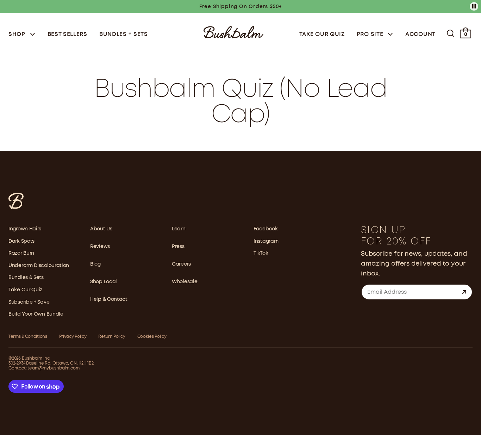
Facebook (266, 229)
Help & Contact (108, 299)
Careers (181, 264)
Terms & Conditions (27, 336)
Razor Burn (21, 253)
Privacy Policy (73, 336)
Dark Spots (21, 241)
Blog (95, 264)
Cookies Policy (152, 336)
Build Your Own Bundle (35, 314)
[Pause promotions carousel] (474, 6)
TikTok (261, 253)
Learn (179, 229)
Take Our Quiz (322, 34)
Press (178, 246)
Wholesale (184, 282)
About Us (101, 229)
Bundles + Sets (123, 34)
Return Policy (111, 336)
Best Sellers (67, 34)
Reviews (100, 246)
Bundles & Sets (26, 277)
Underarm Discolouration (38, 265)
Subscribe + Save (28, 302)
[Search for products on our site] (450, 33)
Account (420, 34)
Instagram (266, 241)
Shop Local (103, 282)
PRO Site (371, 34)
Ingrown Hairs (24, 229)
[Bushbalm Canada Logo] (233, 31)
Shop (17, 34)
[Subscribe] (464, 292)
